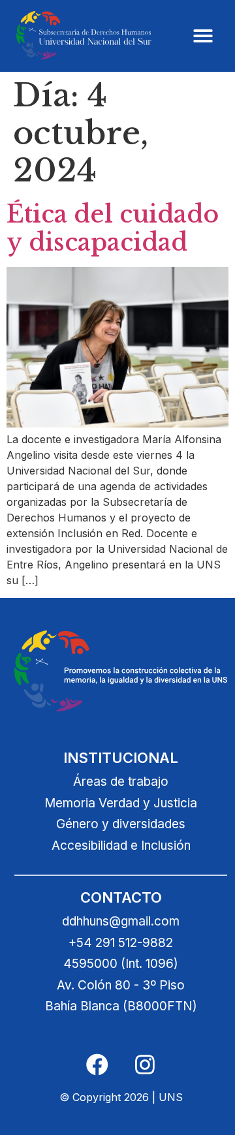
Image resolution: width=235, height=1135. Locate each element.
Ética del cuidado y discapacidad (113, 228)
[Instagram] (145, 1064)
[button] (203, 36)
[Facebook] (97, 1064)
